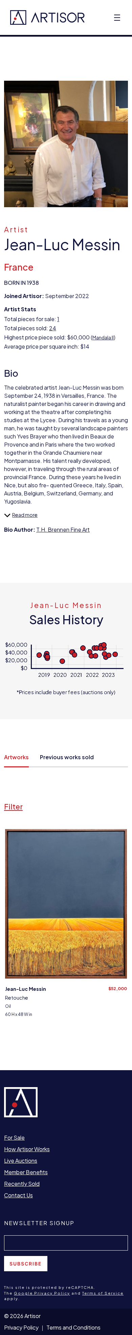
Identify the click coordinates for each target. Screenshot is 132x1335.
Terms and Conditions (73, 1327)
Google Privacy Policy (42, 1293)
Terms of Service (103, 1293)
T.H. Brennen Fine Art (63, 529)
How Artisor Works (27, 1149)
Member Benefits (26, 1172)
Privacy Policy (21, 1327)
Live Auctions (20, 1160)
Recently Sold (22, 1183)
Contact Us (18, 1195)
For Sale (14, 1137)
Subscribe (25, 1264)
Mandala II (103, 337)
